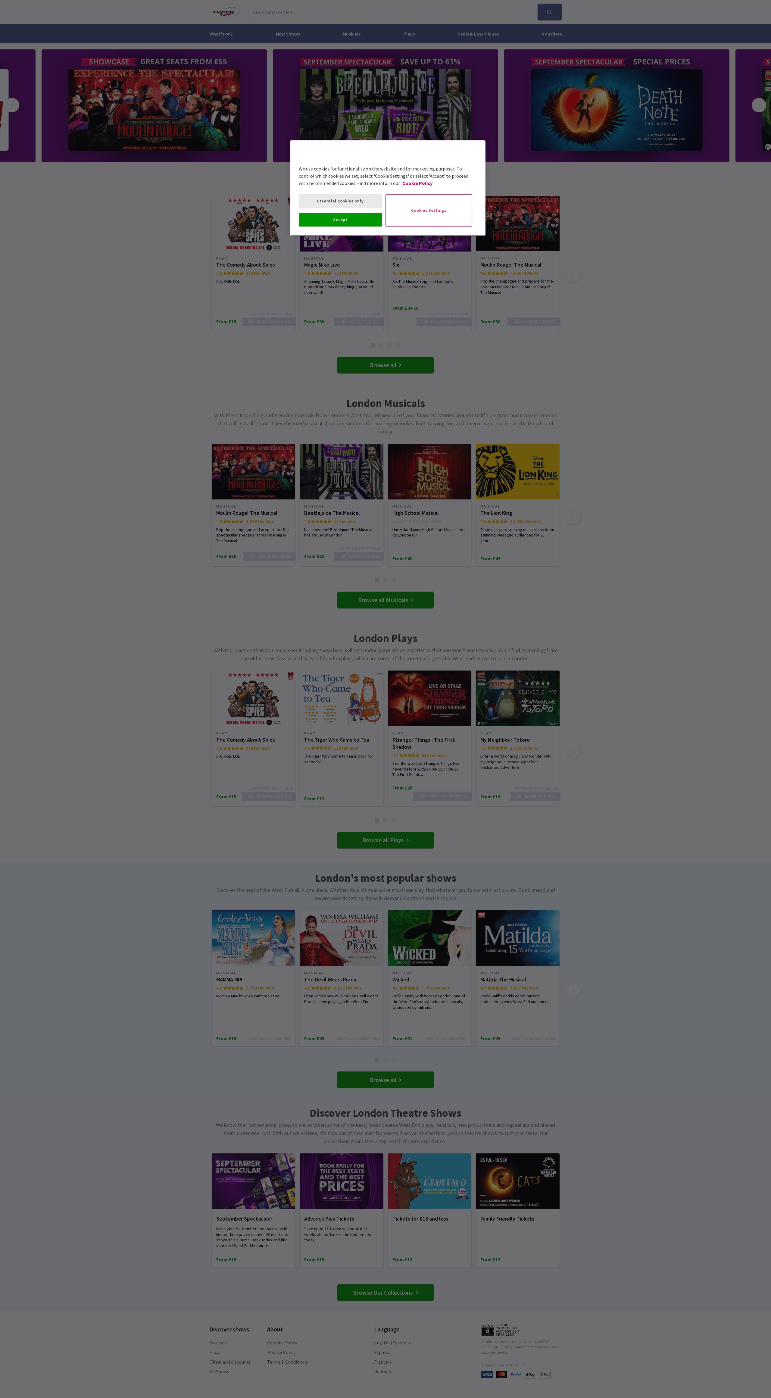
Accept (340, 219)
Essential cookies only (340, 201)
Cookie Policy (417, 183)
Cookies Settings (428, 210)
